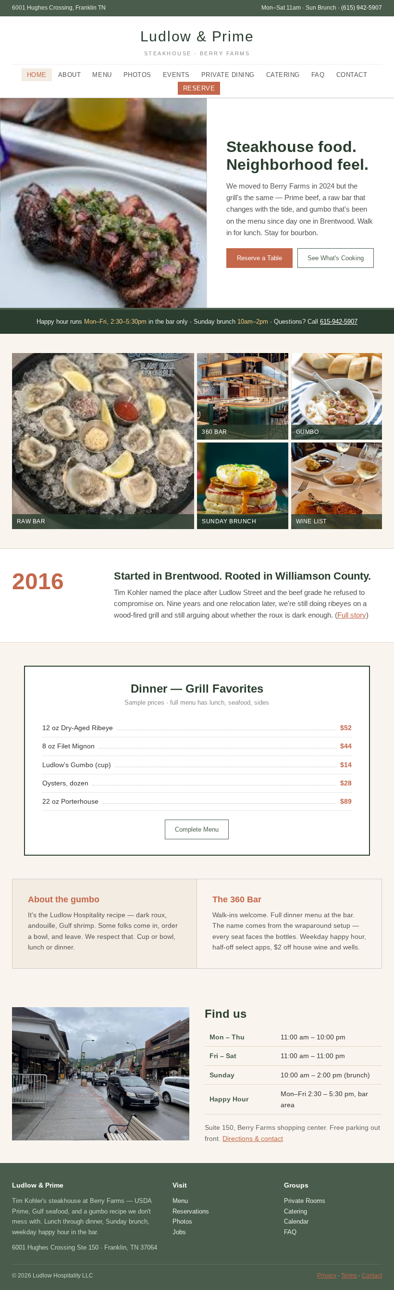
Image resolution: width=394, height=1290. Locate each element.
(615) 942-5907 (361, 7)
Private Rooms (304, 1200)
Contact (352, 74)
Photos (137, 74)
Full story (351, 615)
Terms (349, 1275)
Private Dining (228, 74)
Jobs (179, 1232)
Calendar (296, 1221)
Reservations (190, 1211)
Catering (283, 74)
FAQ (318, 74)
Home (37, 74)
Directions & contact (252, 1138)
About (69, 74)
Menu (101, 74)
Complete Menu (197, 829)
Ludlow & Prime (197, 42)
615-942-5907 (338, 321)
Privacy (326, 1275)
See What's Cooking (336, 258)
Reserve (199, 88)
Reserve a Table (259, 258)
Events (176, 74)
